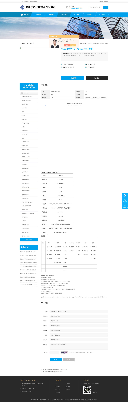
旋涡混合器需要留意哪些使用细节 (28, 259)
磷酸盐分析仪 (25, 130)
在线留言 (89, 14)
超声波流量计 (25, 172)
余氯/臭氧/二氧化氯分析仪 (28, 213)
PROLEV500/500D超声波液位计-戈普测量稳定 (56, 369)
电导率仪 (24, 221)
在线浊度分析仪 (25, 224)
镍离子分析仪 (25, 104)
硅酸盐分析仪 (25, 145)
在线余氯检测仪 (25, 168)
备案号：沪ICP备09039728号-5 (68, 399)
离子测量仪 (24, 164)
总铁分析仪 (24, 119)
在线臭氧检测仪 (25, 160)
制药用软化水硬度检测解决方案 (27, 277)
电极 (23, 138)
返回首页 (101, 1)
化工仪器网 (94, 399)
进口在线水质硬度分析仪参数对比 (28, 269)
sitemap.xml (83, 399)
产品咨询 (73, 78)
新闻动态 (51, 14)
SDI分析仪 (24, 108)
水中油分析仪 (25, 134)
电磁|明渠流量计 (83, 43)
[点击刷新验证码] (64, 352)
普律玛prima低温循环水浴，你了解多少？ (28, 251)
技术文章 (76, 14)
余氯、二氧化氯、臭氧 (27, 202)
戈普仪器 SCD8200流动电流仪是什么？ (28, 284)
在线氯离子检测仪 (26, 179)
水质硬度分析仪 (25, 198)
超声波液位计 (25, 217)
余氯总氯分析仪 (25, 123)
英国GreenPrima (25, 93)
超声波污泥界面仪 (26, 190)
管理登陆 (78, 399)
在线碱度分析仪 (25, 194)
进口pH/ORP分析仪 (26, 205)
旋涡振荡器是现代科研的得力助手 (28, 255)
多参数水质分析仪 (26, 183)
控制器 (23, 115)
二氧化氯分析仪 (25, 153)
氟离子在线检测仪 (26, 149)
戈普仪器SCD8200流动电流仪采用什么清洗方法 (28, 266)
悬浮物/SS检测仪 (26, 157)
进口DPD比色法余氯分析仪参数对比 (28, 262)
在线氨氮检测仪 (25, 187)
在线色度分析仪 (25, 232)
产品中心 (64, 14)
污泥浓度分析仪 (25, 175)
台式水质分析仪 (25, 141)
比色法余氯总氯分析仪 (27, 96)
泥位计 (23, 126)
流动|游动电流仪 (25, 236)
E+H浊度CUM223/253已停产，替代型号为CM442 (28, 273)
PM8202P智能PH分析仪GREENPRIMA (54, 371)
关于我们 (38, 14)
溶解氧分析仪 (25, 209)
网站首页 (26, 14)
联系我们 (106, 1)
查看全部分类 (29, 239)
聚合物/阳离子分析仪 (26, 100)
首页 (56, 383)
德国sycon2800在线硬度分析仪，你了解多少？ (28, 280)
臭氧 (23, 111)
